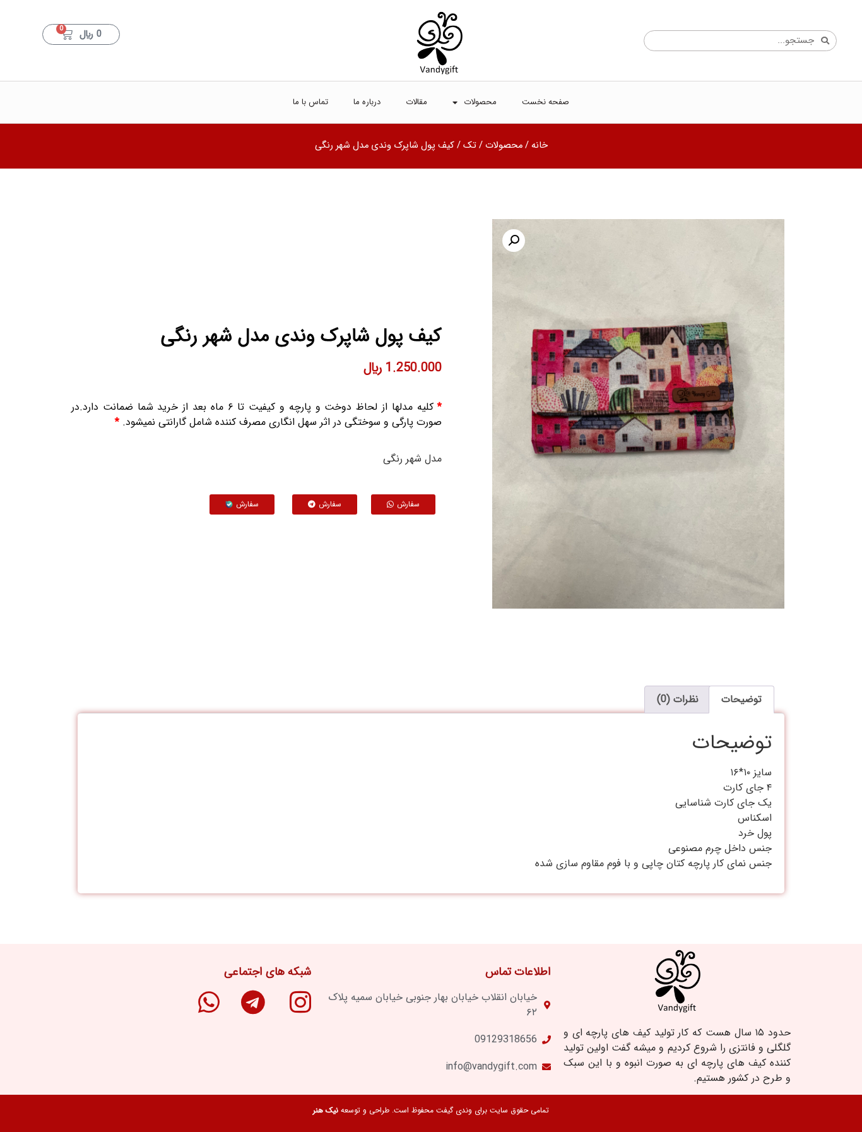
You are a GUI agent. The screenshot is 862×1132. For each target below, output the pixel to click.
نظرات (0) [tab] (678, 699)
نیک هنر (325, 1110)
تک (469, 145)
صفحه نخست (545, 102)
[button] (513, 240)
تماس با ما (310, 102)
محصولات (480, 102)
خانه (539, 145)
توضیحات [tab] (741, 699)
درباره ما (367, 102)
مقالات (416, 102)
